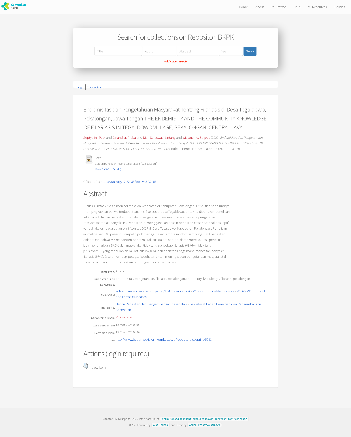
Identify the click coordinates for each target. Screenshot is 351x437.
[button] (85, 366)
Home (243, 7)
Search (250, 51)
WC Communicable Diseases (213, 291)
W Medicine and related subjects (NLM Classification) (153, 291)
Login (80, 87)
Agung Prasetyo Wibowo (204, 425)
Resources (319, 7)
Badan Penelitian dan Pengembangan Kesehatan (151, 304)
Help (297, 7)
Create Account (97, 87)
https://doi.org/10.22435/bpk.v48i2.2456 (128, 181)
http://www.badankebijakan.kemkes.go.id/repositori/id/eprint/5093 (164, 339)
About (259, 7)
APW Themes (160, 425)
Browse (280, 7)
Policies (339, 7)
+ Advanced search (175, 61)
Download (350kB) (108, 169)
